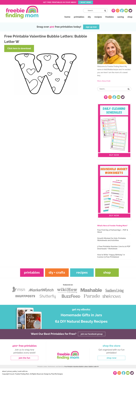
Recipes (82, 272)
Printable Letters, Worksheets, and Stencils (50, 366)
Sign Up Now (91, 27)
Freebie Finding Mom (22, 12)
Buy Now (114, 155)
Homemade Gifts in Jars (81, 315)
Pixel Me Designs (57, 374)
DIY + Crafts (57, 272)
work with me (23, 371)
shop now (111, 358)
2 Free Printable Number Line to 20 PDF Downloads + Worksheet (113, 247)
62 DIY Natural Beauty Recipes (81, 321)
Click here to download (19, 48)
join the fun (24, 358)
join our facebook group (92, 334)
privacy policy (12, 371)
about (4, 371)
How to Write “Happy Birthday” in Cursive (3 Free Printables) (111, 256)
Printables (32, 272)
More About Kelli (103, 81)
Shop (107, 272)
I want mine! (85, 2)
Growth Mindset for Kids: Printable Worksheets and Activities (111, 239)
